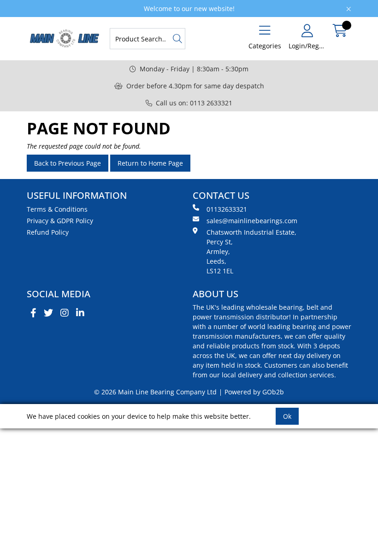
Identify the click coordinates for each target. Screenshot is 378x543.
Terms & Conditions (57, 209)
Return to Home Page (150, 163)
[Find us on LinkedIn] (80, 312)
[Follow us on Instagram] (64, 312)
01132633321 (227, 209)
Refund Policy (48, 232)
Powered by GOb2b (254, 391)
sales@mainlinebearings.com (252, 220)
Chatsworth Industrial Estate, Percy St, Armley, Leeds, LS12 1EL (251, 251)
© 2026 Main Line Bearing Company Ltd (155, 391)
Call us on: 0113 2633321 (194, 102)
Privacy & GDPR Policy (60, 220)
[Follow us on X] (48, 312)
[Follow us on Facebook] (33, 312)
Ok (287, 416)
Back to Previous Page (67, 163)
